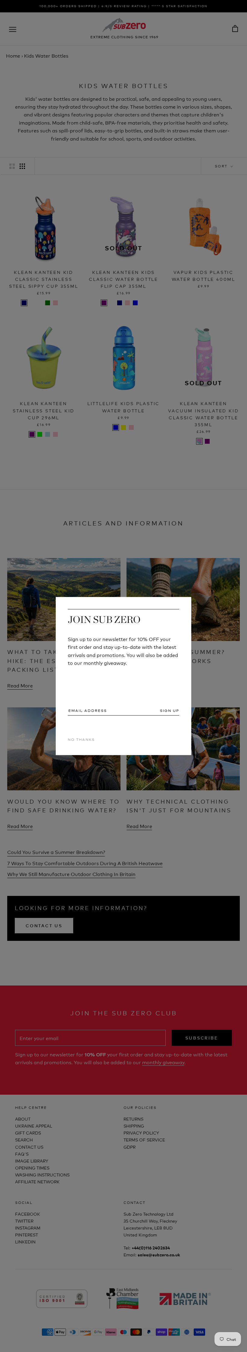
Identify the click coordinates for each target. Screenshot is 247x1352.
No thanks (81, 739)
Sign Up (169, 710)
